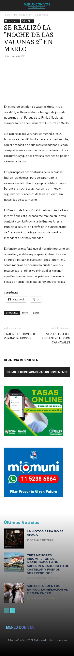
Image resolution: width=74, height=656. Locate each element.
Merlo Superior (22, 14)
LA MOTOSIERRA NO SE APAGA (45, 533)
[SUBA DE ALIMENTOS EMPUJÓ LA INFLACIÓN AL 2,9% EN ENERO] (14, 593)
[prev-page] (6, 610)
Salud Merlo (42, 14)
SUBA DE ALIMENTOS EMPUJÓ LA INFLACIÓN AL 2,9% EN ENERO (47, 589)
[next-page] (12, 610)
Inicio (7, 14)
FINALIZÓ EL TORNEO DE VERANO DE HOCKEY (20, 336)
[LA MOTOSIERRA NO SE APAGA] (14, 538)
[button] (6, 5)
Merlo (25, 312)
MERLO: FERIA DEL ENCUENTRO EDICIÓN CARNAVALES (56, 338)
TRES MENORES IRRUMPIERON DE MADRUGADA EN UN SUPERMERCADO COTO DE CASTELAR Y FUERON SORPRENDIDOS (48, 564)
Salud (36, 312)
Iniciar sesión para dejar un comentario (37, 372)
